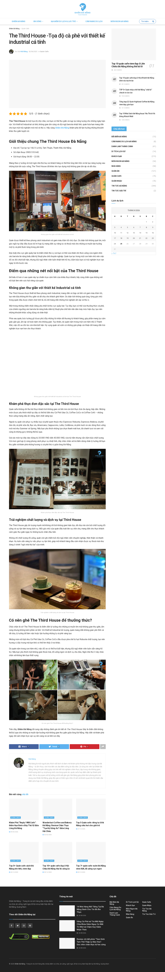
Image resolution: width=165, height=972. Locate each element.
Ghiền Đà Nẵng (18, 21)
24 (115, 244)
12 (127, 233)
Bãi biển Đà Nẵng (119, 137)
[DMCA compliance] (20, 937)
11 (121, 233)
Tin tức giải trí (119, 191)
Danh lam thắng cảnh (122, 146)
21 (140, 238)
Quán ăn (115, 171)
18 (121, 238)
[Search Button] (153, 21)
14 (140, 233)
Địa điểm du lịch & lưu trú (63, 21)
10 (115, 233)
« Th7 (114, 253)
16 (153, 233)
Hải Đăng (24, 51)
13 (134, 233)
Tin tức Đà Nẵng (119, 186)
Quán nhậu (117, 181)
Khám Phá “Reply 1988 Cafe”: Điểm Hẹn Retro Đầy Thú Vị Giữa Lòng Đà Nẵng (24, 825)
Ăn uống (37, 21)
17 (115, 238)
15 (146, 233)
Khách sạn (117, 156)
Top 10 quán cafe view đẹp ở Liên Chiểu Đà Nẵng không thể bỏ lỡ (128, 65)
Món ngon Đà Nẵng (120, 21)
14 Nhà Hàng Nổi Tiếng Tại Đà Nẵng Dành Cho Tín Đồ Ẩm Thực (90, 909)
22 (146, 238)
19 (127, 238)
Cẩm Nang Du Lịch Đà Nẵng (124, 141)
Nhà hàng (116, 166)
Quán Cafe (25, 29)
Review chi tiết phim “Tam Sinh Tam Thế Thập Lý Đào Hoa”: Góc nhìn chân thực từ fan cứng (91, 942)
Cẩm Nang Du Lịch (93, 21)
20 (134, 238)
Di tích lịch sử (118, 151)
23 (153, 238)
